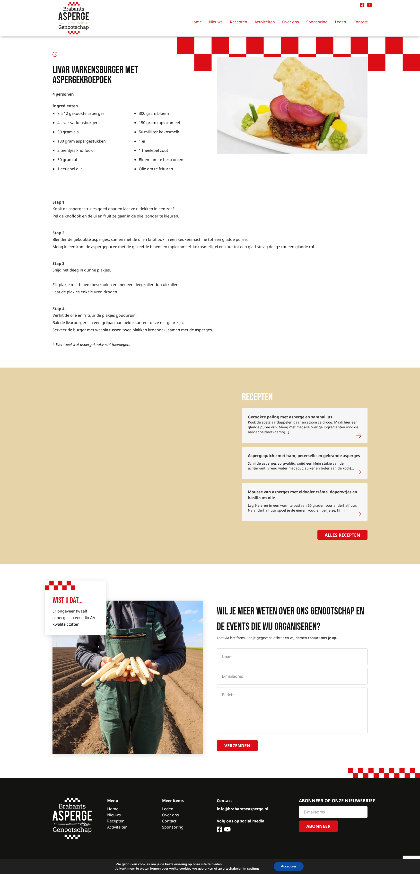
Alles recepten (342, 535)
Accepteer (288, 866)
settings (253, 868)
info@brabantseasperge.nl (242, 808)
